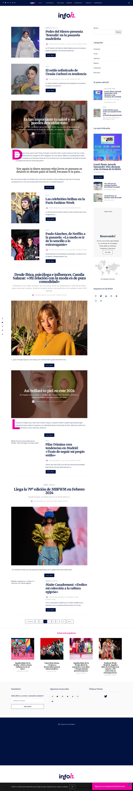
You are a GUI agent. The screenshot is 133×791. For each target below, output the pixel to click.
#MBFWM (69, 3)
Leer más (108, 252)
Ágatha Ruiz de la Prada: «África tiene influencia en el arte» (23, 666)
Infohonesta (56, 79)
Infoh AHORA (107, 88)
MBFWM (48, 28)
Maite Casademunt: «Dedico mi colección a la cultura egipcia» (66, 588)
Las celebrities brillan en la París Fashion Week (65, 201)
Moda (47, 66)
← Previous (30, 621)
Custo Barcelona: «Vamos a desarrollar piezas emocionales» (52, 666)
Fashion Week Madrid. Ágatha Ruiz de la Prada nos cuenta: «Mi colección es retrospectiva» (110, 668)
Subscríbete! (98, 3)
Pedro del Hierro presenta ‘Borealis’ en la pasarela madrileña (64, 35)
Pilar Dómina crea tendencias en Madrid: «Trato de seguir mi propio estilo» (65, 450)
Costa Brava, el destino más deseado (112, 197)
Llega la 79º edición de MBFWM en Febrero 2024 (49, 491)
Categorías (49, 3)
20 (63, 621)
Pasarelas (54, 28)
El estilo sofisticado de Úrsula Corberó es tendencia (66, 72)
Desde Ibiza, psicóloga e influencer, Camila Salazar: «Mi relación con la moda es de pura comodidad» (49, 278)
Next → (70, 621)
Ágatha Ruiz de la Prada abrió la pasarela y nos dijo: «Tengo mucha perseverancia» (81, 667)
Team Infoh (60, 3)
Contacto (89, 3)
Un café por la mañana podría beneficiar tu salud (112, 185)
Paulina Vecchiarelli (59, 44)
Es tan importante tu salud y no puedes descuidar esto (49, 121)
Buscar (96, 28)
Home (40, 3)
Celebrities (78, 3)
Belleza (49, 115)
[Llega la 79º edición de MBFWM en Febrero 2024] (49, 536)
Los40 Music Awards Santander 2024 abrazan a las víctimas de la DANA (112, 94)
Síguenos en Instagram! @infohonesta (110, 786)
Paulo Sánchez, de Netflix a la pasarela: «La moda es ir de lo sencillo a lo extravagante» (65, 239)
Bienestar (49, 386)
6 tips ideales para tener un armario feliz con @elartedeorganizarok (112, 112)
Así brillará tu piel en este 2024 (49, 391)
